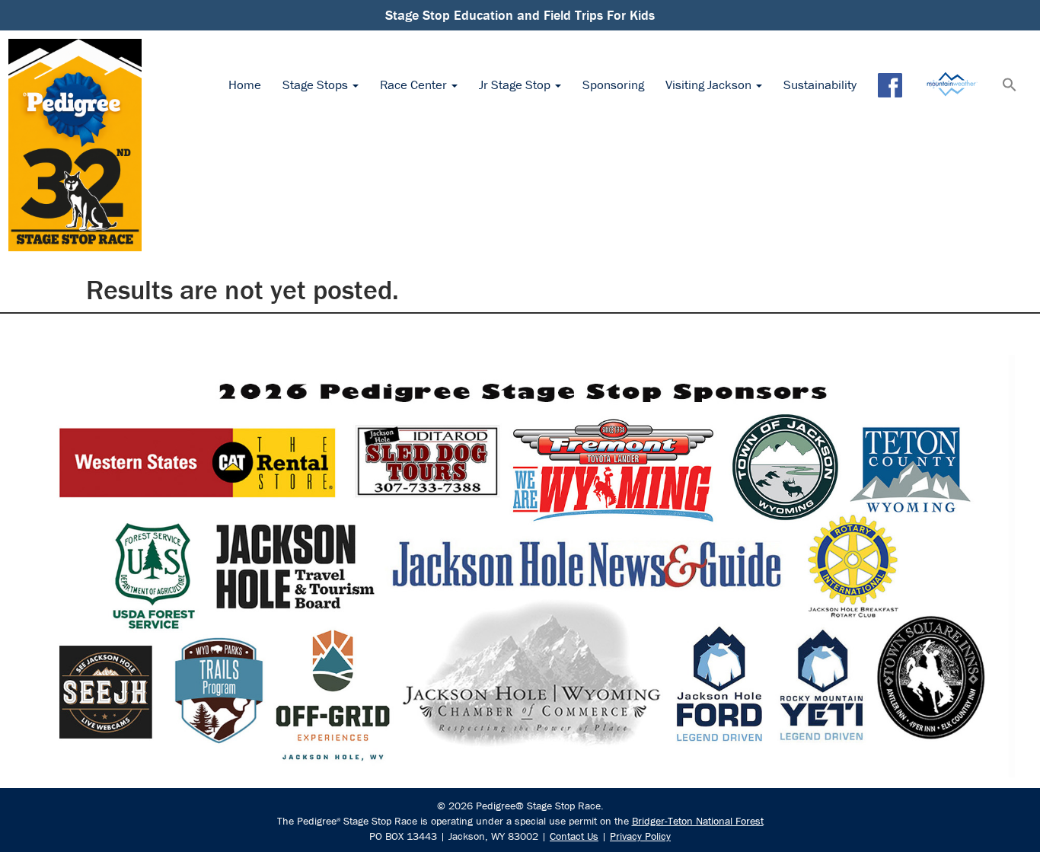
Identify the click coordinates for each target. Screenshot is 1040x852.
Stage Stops (316, 84)
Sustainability (820, 84)
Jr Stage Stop (516, 84)
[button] (1009, 86)
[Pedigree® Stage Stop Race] (75, 145)
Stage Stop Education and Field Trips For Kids (520, 15)
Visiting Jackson (709, 84)
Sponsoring (613, 84)
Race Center (415, 84)
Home (244, 84)
